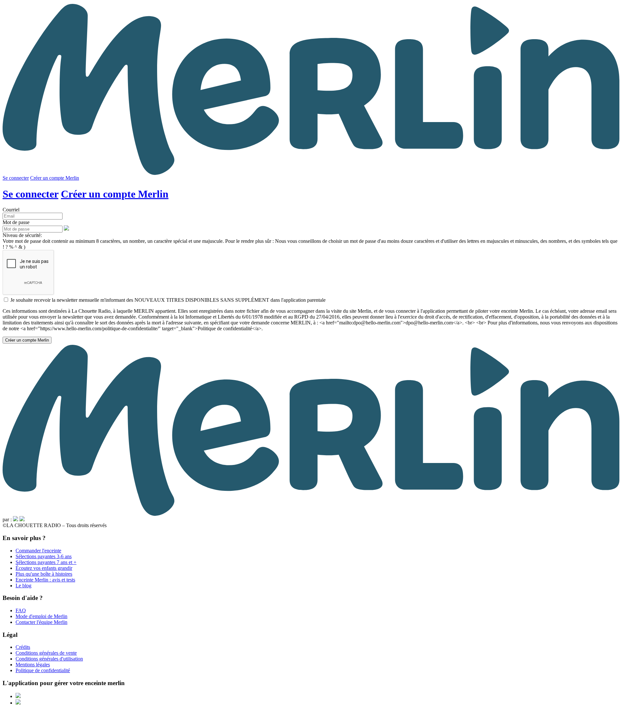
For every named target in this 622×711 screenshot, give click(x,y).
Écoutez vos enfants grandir (44, 568)
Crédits (23, 647)
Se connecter (16, 178)
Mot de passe (16, 222)
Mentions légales (33, 664)
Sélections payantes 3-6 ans (44, 556)
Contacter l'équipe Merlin (41, 622)
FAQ (21, 610)
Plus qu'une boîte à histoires (44, 574)
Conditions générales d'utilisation (49, 658)
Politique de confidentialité (43, 670)
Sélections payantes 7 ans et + (46, 562)
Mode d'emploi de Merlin (41, 616)
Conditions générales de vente (46, 653)
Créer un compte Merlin (54, 178)
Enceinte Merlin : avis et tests (45, 579)
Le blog (23, 585)
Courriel (11, 209)
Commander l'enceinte (38, 550)
